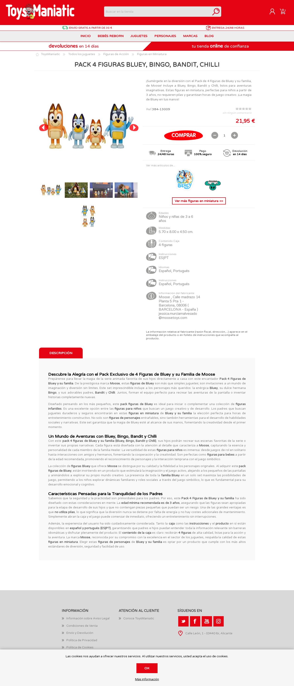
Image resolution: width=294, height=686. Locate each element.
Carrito (282, 12)
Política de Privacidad (81, 640)
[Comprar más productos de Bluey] (185, 190)
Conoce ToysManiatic (138, 618)
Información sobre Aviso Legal (88, 618)
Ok (147, 668)
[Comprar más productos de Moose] (213, 190)
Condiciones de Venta (82, 626)
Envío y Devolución (79, 633)
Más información (147, 679)
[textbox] (157, 11)
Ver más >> (199, 201)
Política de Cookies (79, 647)
